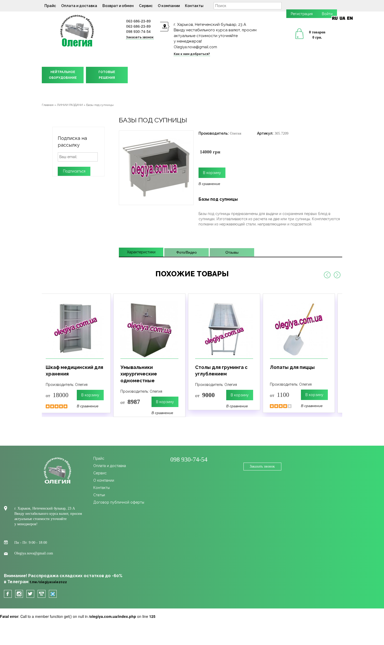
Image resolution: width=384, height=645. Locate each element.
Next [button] (337, 275)
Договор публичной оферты (118, 502)
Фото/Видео (186, 252)
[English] (350, 18)
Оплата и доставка (79, 6)
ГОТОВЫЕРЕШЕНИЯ (106, 75)
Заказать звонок (262, 466)
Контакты (194, 6)
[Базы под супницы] (156, 167)
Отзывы (231, 252)
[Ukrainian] (342, 18)
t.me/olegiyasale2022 (48, 582)
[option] (75, 353)
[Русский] (334, 18)
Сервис (146, 6)
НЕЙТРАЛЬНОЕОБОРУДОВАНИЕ (63, 75)
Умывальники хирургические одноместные (138, 374)
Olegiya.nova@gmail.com (195, 47)
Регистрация (302, 14)
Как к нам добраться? (192, 54)
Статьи (99, 495)
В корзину (90, 395)
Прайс (50, 6)
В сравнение (209, 183)
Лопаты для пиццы (292, 367)
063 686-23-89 (138, 20)
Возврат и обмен (118, 6)
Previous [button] (327, 275)
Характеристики (141, 252)
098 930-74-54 (138, 31)
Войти (327, 14)
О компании (169, 6)
